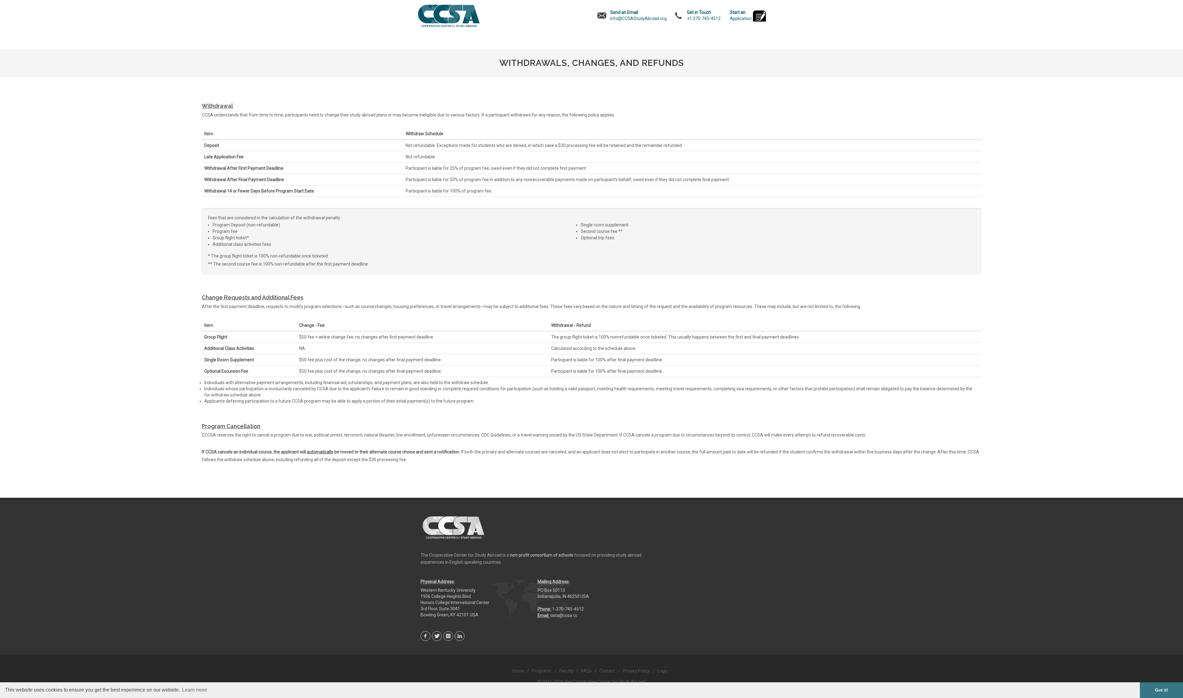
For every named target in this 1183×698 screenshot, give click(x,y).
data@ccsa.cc (563, 615)
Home (518, 670)
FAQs (586, 670)
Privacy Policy (636, 670)
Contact (607, 670)
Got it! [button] (1161, 690)
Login (662, 670)
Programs (541, 670)
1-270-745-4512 (568, 609)
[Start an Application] (759, 16)
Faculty (566, 670)
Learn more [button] (194, 689)
